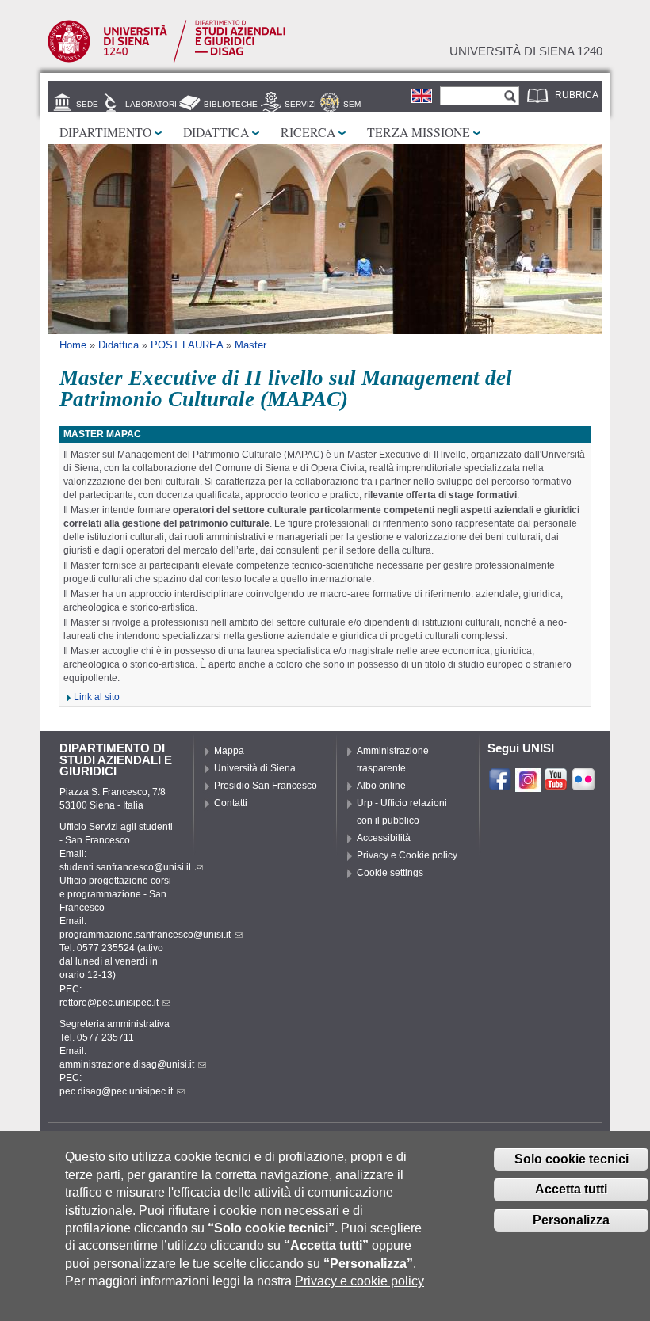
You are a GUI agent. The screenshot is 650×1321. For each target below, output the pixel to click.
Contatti (230, 803)
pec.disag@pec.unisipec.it (116, 1091)
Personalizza (571, 1220)
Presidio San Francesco (265, 785)
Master (250, 345)
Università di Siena (255, 768)
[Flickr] (583, 784)
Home (72, 345)
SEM (352, 104)
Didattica (216, 132)
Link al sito (97, 696)
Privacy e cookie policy (359, 1281)
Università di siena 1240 (525, 51)
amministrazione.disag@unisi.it (126, 1064)
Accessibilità (384, 837)
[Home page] (166, 59)
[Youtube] (555, 784)
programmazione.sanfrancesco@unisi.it (145, 934)
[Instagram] (528, 784)
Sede (87, 104)
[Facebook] (500, 784)
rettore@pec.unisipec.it (109, 1002)
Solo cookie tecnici (571, 1159)
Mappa (229, 750)
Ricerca (308, 132)
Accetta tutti (571, 1189)
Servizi (300, 104)
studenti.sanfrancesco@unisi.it (125, 867)
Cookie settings (390, 872)
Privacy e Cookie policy (407, 855)
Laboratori (151, 104)
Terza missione (418, 132)
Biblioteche (231, 104)
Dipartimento (105, 132)
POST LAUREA (187, 345)
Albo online (381, 785)
